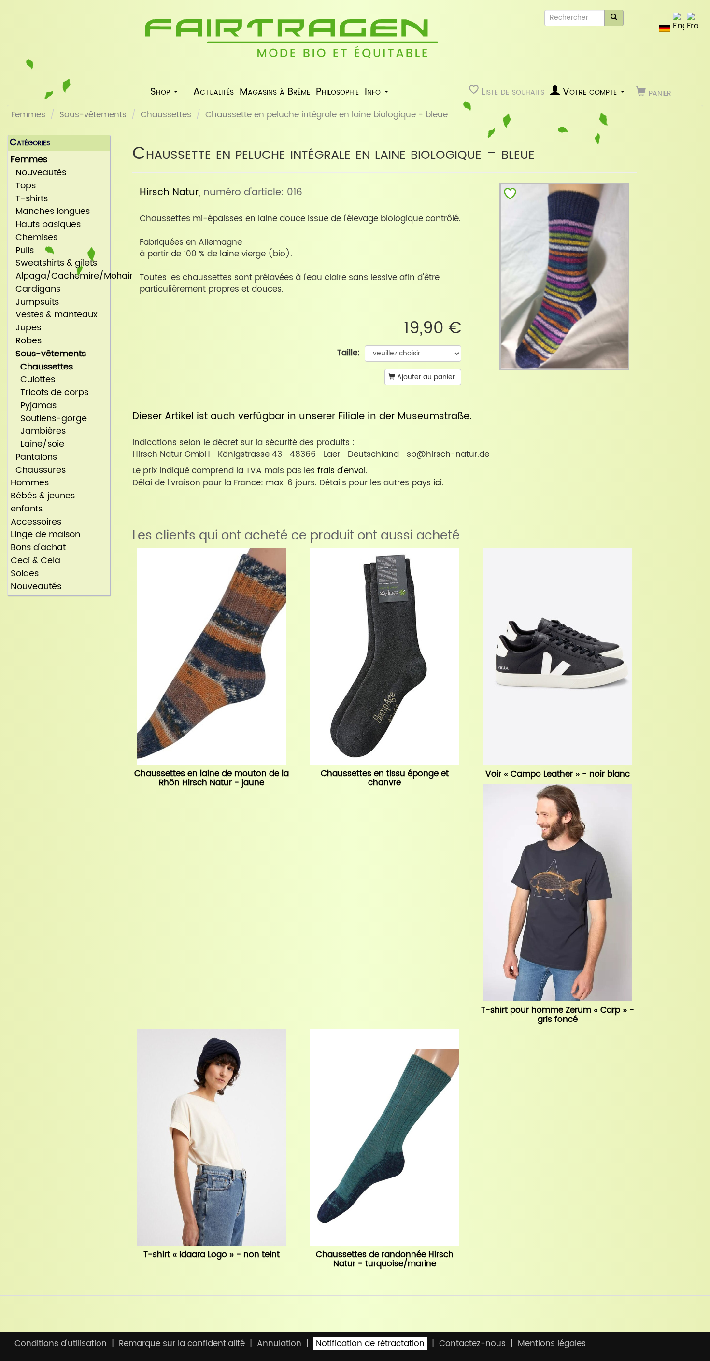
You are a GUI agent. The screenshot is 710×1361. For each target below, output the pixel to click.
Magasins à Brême (275, 92)
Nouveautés (38, 173)
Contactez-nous (472, 1343)
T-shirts (29, 199)
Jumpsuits (35, 302)
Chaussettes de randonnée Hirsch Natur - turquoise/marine (385, 1259)
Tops (23, 186)
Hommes (30, 483)
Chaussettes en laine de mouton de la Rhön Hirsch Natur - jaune (211, 778)
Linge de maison (45, 534)
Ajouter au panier (425, 377)
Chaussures (38, 470)
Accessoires (36, 522)
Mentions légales (552, 1343)
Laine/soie (37, 444)
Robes (26, 341)
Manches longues (50, 211)
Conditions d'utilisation (60, 1343)
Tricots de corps (49, 392)
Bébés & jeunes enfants (43, 503)
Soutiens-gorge (49, 418)
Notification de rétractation (370, 1343)
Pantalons (34, 457)
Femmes (28, 115)
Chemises (34, 237)
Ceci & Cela (35, 560)
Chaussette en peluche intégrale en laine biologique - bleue (326, 115)
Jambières (38, 431)
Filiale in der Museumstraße (403, 416)
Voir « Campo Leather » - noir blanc (557, 774)
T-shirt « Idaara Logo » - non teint (211, 1255)
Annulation (279, 1343)
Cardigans (35, 289)
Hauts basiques (46, 224)
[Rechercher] (614, 18)
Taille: (348, 353)
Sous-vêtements (93, 115)
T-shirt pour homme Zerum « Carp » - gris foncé (557, 1015)
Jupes (26, 328)
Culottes (33, 379)
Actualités (213, 92)
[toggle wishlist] (510, 195)
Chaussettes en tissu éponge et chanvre (385, 778)
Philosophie (337, 92)
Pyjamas (34, 405)
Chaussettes (166, 115)
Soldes (25, 574)
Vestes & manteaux (54, 315)
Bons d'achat (38, 547)
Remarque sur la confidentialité (182, 1343)
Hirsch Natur (169, 192)
